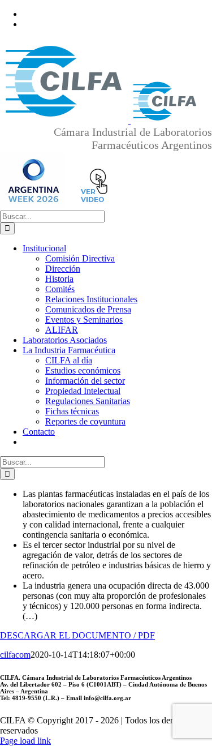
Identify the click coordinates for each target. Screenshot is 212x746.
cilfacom (15, 654)
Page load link (25, 740)
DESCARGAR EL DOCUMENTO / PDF (77, 635)
